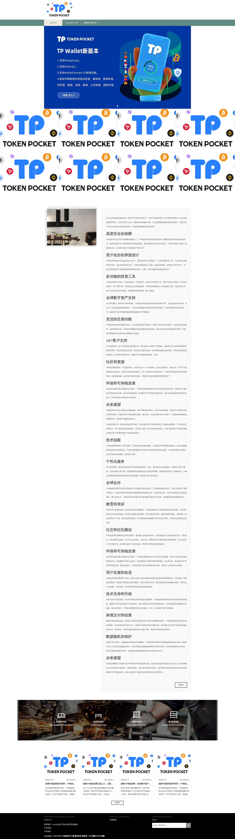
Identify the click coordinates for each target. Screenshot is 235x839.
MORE (181, 685)
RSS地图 (92, 836)
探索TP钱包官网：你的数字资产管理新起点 (140, 784)
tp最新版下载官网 (90, 23)
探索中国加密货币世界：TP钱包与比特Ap (63, 784)
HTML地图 (100, 836)
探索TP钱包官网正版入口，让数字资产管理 (102, 784)
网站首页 (53, 23)
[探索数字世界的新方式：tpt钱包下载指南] (29, 131)
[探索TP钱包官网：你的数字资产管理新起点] (147, 131)
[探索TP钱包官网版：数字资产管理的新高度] (29, 175)
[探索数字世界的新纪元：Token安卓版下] (205, 175)
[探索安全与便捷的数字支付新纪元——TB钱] (88, 175)
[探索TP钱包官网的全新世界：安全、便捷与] (205, 131)
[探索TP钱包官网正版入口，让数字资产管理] (147, 175)
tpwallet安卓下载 (71, 23)
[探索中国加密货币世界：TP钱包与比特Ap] (88, 131)
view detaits (70, 780)
